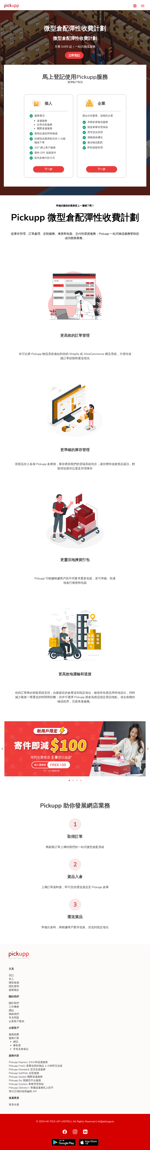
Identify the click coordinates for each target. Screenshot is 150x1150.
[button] (74, 55)
